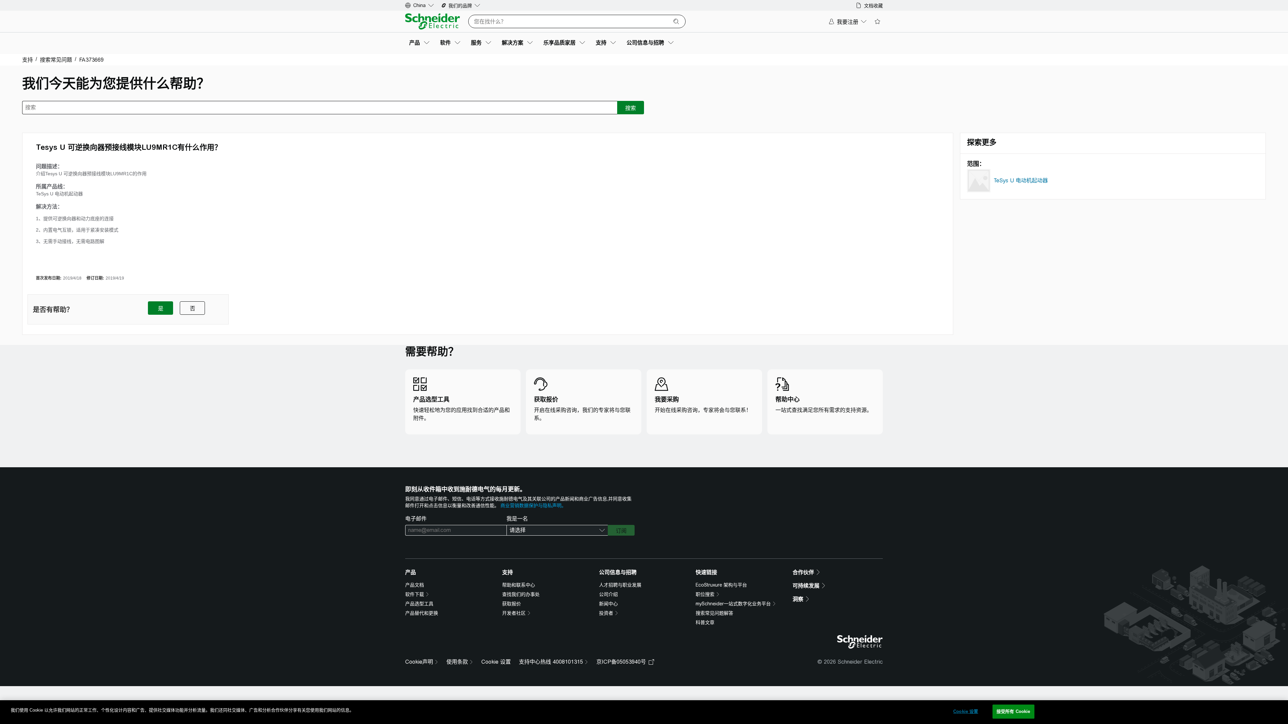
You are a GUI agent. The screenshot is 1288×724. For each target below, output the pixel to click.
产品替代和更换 (421, 613)
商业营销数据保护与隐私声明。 (533, 505)
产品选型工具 (419, 603)
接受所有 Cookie (1013, 711)
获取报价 (511, 603)
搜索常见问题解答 (714, 613)
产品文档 (414, 585)
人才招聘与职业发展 (620, 585)
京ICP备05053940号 (621, 662)
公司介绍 (608, 594)
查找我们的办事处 (521, 594)
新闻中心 (608, 603)
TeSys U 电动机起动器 (1021, 180)
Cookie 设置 (496, 662)
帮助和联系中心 (518, 585)
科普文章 (705, 622)
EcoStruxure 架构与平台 (721, 585)
